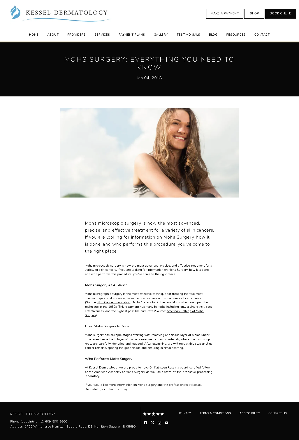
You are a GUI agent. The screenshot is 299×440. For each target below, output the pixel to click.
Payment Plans (132, 35)
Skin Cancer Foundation (113, 302)
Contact (262, 35)
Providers (76, 35)
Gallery (161, 35)
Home (34, 35)
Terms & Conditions (215, 413)
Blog (213, 35)
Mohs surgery (147, 385)
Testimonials (188, 35)
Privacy (185, 413)
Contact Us (277, 413)
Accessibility (249, 413)
